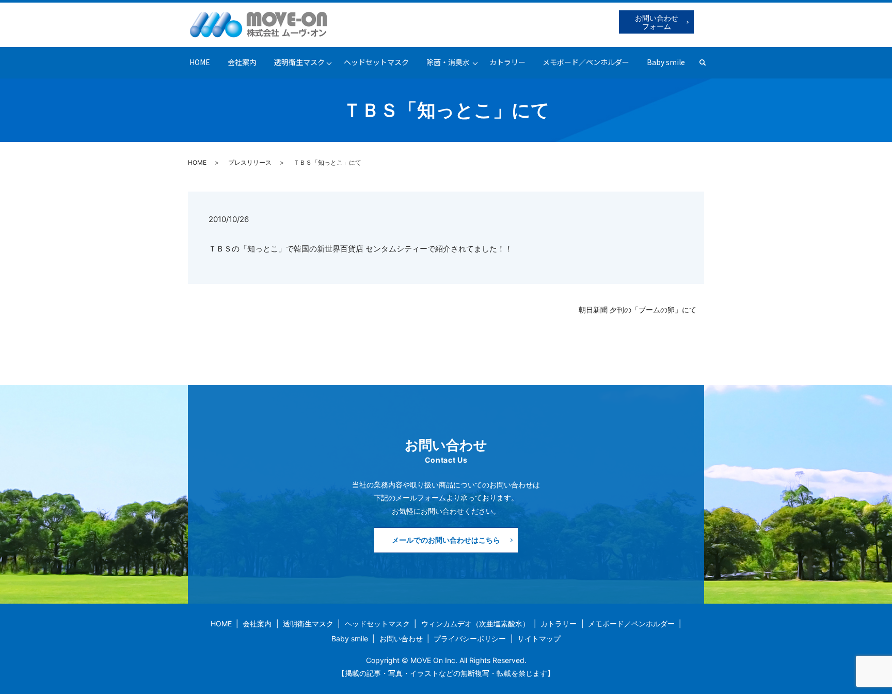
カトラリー (507, 62)
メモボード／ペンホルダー (586, 62)
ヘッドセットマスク (376, 62)
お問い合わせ (401, 638)
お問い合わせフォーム (656, 21)
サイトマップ (539, 638)
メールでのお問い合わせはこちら (446, 539)
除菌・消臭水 (448, 62)
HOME (199, 62)
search (707, 62)
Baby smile (666, 62)
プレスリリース (250, 162)
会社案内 (242, 62)
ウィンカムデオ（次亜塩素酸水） (475, 623)
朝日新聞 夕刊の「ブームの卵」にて (637, 309)
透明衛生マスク (299, 62)
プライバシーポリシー (470, 638)
